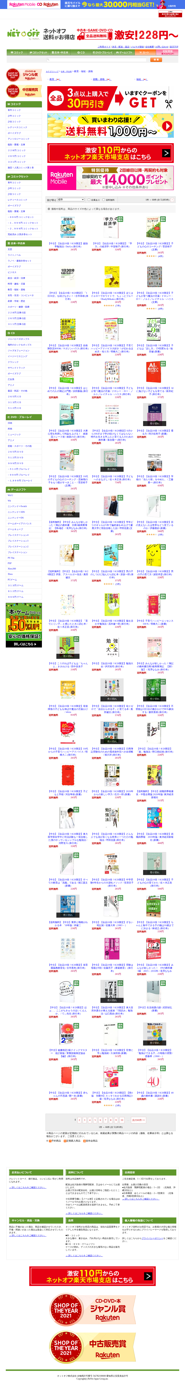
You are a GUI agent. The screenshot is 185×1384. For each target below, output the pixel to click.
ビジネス (12, 272)
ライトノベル (14, 255)
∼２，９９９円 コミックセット (23, 228)
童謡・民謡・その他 (17, 391)
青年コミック (14, 110)
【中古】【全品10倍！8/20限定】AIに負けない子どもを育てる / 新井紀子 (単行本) (154, 391)
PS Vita (11, 558)
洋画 (10, 423)
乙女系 (11, 379)
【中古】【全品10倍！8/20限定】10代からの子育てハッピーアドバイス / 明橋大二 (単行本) (68, 751)
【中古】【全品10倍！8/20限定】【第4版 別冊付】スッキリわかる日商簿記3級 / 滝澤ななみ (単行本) (112, 1096)
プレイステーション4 (18, 535)
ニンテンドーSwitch (17, 506)
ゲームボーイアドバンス (20, 523)
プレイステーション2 (18, 546)
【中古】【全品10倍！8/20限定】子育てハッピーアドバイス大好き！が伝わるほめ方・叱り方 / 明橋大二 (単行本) (112, 348)
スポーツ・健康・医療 (18, 307)
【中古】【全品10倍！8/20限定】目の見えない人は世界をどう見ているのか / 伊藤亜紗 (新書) (154, 525)
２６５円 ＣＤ (14, 396)
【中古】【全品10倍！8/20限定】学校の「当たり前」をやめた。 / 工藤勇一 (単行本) (154, 479)
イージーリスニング (17, 356)
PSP (10, 563)
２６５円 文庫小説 (17, 318)
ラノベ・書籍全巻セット (20, 261)
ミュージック (14, 434)
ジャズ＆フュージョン (18, 350)
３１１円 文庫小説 (17, 324)
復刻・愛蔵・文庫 (16, 144)
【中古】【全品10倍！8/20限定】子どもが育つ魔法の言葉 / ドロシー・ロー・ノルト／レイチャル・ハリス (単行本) (112, 391)
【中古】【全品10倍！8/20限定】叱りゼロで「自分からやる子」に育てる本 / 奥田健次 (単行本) (112, 709)
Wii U (10, 495)
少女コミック (14, 121)
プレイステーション (17, 552)
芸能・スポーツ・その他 (20, 446)
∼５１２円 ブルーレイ (19, 469)
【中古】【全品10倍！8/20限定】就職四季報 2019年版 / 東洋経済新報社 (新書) (154, 837)
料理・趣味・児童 (16, 284)
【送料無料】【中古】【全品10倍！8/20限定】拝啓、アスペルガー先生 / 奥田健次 (67, 574)
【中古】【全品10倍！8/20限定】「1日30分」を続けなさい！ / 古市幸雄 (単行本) (68, 296)
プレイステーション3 (18, 541)
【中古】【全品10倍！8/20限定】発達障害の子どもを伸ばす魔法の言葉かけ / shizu (68, 709)
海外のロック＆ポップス (20, 345)
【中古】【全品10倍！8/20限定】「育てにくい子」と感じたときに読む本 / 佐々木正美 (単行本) (68, 624)
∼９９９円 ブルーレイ (19, 475)
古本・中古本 (66, 71)
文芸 (10, 249)
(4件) (160, 256)
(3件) (160, 534)
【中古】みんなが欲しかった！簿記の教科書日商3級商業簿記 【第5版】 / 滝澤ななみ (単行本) (154, 666)
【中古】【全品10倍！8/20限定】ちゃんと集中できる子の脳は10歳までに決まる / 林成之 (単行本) (155, 925)
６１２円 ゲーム (15, 591)
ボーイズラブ (14, 133)
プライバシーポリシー (152, 1238)
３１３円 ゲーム (15, 585)
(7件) (118, 305)
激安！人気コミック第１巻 (21, 167)
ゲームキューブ (15, 529)
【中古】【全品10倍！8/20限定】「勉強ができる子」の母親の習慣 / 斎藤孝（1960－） (154, 1053)
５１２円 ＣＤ (14, 408)
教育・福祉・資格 (16, 289)
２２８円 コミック (17, 150)
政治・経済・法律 (16, 278)
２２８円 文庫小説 (17, 312)
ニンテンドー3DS (16, 512)
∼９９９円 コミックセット (21, 217)
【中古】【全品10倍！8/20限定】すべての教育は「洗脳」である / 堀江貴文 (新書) (68, 882)
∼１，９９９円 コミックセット (23, 223)
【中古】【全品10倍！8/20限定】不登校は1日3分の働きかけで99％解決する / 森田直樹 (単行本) (155, 709)
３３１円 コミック (17, 162)
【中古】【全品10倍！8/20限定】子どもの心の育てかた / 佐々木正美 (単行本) (154, 882)
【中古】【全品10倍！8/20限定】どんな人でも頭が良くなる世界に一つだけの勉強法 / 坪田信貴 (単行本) (112, 837)
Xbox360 (12, 568)
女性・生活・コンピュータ (21, 295)
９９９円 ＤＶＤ (15, 463)
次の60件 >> (138, 1120)
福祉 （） (142, 79)
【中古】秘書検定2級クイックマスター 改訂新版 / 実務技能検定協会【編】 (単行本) (67, 1053)
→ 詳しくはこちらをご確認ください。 (27, 1187)
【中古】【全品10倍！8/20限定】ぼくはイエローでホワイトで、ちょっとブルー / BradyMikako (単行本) (112, 296)
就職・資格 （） (102, 79)
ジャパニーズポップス (18, 339)
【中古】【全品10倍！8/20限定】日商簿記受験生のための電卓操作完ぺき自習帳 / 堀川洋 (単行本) (112, 751)
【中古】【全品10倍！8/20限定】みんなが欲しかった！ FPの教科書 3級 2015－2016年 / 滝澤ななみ (155, 968)
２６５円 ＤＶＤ (15, 452)
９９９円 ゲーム (15, 597)
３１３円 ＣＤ (14, 402)
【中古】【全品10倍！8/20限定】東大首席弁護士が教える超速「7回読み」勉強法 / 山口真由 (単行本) (112, 1010)
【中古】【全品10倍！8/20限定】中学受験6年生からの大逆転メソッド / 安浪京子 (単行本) (112, 882)
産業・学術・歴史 (16, 301)
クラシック (13, 362)
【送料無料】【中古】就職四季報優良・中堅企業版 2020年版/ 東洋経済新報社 (154, 794)
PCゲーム (12, 579)
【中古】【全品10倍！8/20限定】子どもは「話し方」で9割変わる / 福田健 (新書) (154, 348)
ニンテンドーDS (16, 518)
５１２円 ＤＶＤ (15, 457)
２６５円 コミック (17, 156)
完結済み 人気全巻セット (20, 234)
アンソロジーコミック (18, 139)
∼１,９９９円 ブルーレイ (20, 480)
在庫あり (95, 200)
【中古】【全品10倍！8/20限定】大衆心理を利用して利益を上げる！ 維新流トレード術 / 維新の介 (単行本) (68, 433)
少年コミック (14, 116)
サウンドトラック (16, 368)
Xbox (10, 574)
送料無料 (110, 200)
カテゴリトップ (52, 71)
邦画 (10, 429)
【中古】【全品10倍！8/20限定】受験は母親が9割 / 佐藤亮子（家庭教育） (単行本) (112, 968)
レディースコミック (17, 127)
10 (122, 1120)
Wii (9, 500)
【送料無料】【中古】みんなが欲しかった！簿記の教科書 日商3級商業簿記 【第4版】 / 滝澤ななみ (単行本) (68, 525)
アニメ (11, 385)
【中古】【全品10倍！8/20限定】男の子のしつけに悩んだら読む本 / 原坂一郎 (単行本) (112, 574)
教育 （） (55, 79)
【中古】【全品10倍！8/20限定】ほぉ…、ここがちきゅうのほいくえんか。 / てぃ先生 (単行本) (68, 1010)
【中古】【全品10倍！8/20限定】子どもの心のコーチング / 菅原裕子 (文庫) (154, 246)
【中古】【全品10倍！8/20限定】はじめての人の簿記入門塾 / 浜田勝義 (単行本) (68, 391)
